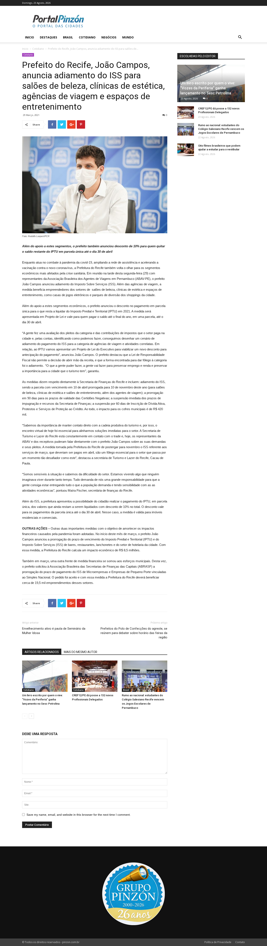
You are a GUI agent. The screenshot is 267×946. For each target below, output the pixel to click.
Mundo (128, 37)
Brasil (68, 37)
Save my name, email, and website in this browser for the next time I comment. (78, 814)
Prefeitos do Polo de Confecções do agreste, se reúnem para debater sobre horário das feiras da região (134, 633)
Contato (240, 942)
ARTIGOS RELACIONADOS (42, 652)
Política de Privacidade (217, 942)
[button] (240, 38)
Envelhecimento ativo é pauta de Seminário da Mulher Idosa (53, 631)
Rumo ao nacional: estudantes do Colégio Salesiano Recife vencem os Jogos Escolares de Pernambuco (221, 129)
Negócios (108, 37)
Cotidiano (87, 37)
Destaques (48, 37)
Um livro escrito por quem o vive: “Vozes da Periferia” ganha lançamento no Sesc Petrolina (42, 699)
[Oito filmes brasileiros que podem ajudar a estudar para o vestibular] (185, 149)
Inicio (29, 37)
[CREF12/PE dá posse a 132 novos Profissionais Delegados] (94, 676)
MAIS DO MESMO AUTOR (80, 652)
